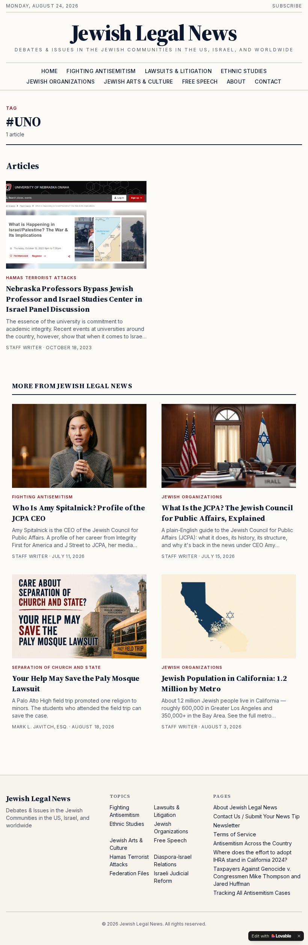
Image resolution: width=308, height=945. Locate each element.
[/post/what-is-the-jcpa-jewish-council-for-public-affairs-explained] (229, 446)
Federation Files (129, 873)
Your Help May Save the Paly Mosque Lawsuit (75, 683)
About (236, 81)
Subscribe (287, 6)
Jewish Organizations (60, 81)
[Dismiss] (298, 936)
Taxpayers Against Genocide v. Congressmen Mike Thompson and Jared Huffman (256, 876)
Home (49, 71)
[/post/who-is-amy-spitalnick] (79, 446)
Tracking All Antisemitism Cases (251, 893)
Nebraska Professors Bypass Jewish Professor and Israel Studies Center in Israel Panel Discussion (74, 298)
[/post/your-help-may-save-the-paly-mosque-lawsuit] (79, 616)
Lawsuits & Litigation (178, 71)
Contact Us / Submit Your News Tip (256, 816)
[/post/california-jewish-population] (229, 616)
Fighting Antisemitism (101, 71)
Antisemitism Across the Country (252, 843)
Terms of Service (234, 834)
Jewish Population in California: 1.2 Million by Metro (224, 683)
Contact (268, 81)
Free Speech (200, 81)
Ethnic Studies (244, 71)
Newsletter (226, 825)
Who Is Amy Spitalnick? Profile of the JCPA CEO (78, 512)
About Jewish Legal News (245, 807)
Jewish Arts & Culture (138, 81)
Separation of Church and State (56, 667)
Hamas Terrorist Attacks (41, 277)
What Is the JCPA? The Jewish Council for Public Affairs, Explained (227, 512)
